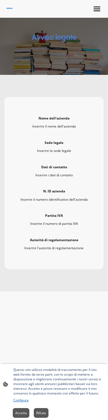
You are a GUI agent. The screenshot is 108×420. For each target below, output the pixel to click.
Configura (21, 400)
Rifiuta (41, 413)
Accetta (21, 413)
